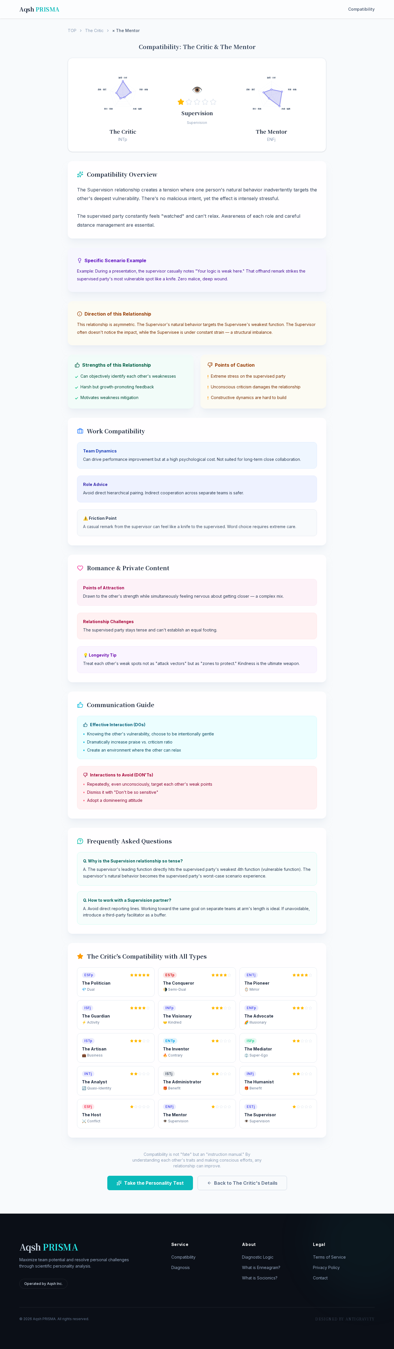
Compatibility (361, 9)
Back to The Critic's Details (245, 1183)
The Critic (94, 30)
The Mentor (271, 131)
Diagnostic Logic (257, 1257)
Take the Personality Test (154, 1183)
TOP (72, 30)
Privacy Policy (326, 1267)
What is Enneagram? (261, 1267)
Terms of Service (329, 1257)
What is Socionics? (259, 1277)
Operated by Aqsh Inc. (43, 1283)
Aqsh (39, 9)
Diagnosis (180, 1267)
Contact (320, 1277)
